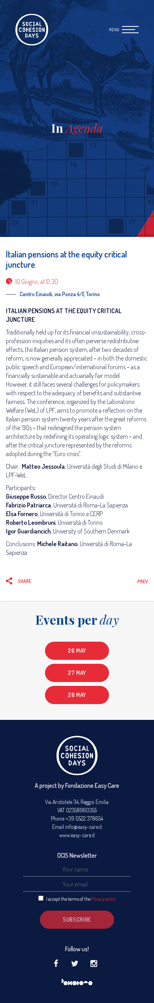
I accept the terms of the (81, 899)
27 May (77, 672)
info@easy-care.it (83, 826)
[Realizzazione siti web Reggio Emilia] (77, 982)
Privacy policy (103, 899)
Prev (142, 581)
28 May (77, 694)
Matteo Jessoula (43, 466)
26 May (77, 650)
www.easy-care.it (77, 835)
